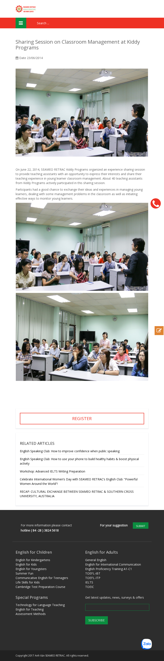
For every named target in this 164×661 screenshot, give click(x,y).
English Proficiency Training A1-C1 (108, 569)
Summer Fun (24, 573)
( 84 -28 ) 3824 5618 (45, 530)
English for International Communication (113, 564)
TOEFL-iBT (92, 573)
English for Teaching (30, 609)
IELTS (89, 582)
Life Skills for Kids (28, 582)
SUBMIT (140, 526)
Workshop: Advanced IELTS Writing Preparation (52, 471)
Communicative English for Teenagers (42, 578)
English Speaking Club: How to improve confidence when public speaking (70, 451)
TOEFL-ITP (92, 578)
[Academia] (26, 8)
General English (95, 560)
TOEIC (89, 587)
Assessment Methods (31, 614)
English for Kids (26, 564)
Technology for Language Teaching (40, 605)
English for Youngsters (31, 569)
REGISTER (82, 418)
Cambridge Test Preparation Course (40, 587)
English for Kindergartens (33, 560)
